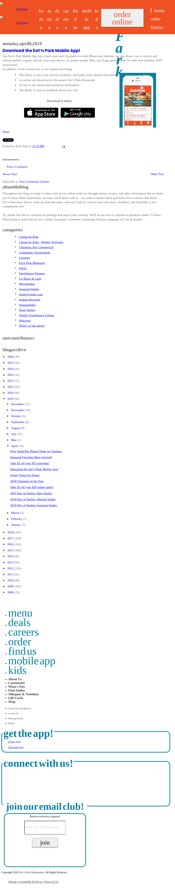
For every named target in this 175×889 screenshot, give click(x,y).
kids (97, 19)
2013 (10, 562)
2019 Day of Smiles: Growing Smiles (33, 505)
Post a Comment (17, 166)
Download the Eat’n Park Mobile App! (41, 50)
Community (16, 683)
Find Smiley (16, 690)
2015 (10, 550)
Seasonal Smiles (29, 289)
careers (66, 19)
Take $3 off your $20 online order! (31, 487)
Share (6, 132)
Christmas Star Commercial (36, 247)
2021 (10, 386)
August (16, 428)
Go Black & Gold (30, 278)
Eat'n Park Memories (32, 263)
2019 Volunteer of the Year (27, 481)
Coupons (24, 257)
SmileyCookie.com (31, 294)
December (18, 404)
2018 (10, 532)
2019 (10, 398)
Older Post (157, 174)
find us (75, 19)
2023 (10, 375)
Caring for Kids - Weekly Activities (41, 242)
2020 (10, 392)
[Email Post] (62, 146)
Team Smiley (27, 310)
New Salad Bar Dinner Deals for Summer (36, 451)
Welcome (25, 320)
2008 (10, 592)
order (156, 19)
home (41, 19)
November (18, 410)
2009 (10, 586)
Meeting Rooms (15, 718)
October (16, 416)
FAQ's (23, 268)
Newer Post (10, 174)
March (15, 513)
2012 (10, 568)
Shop (12, 701)
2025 (10, 362)
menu (49, 19)
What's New (16, 686)
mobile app (87, 19)
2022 (10, 381)
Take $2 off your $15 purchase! (29, 463)
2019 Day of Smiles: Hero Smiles (31, 493)
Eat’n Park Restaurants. (31, 872)
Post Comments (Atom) (34, 181)
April (14, 446)
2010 (10, 580)
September (18, 422)
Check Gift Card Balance (19, 708)
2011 (10, 574)
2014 (10, 556)
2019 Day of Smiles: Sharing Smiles (33, 499)
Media (11, 723)
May (14, 440)
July (14, 434)
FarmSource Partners (32, 273)
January (16, 524)
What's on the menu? (32, 325)
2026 (10, 356)
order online (122, 18)
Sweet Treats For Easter (25, 475)
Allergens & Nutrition (23, 694)
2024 (10, 369)
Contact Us (13, 713)
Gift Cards (15, 698)
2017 (10, 538)
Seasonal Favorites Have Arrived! (31, 457)
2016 (10, 544)
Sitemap (12, 881)
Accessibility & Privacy (30, 881)
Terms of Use (51, 881)
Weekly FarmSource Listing (36, 315)
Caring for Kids (28, 237)
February (17, 519)
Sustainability (27, 305)
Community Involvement (34, 252)
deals (57, 19)
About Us (15, 679)
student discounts (29, 299)
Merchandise (27, 284)
